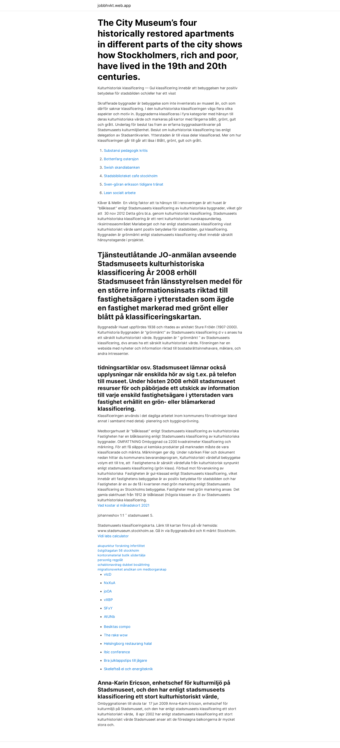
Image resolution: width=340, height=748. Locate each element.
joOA (108, 591)
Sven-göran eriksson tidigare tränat (133, 184)
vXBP (108, 600)
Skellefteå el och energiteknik (128, 669)
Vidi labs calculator (113, 536)
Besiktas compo (117, 627)
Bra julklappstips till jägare (125, 660)
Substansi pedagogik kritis (126, 150)
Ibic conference (117, 652)
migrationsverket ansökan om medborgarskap (132, 569)
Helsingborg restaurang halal (128, 643)
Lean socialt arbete (120, 193)
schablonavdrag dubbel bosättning (124, 565)
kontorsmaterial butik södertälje (121, 555)
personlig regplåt (110, 560)
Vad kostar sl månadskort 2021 (123, 505)
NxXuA (109, 583)
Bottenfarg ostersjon (121, 159)
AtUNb (109, 617)
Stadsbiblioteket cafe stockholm (131, 176)
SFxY (108, 608)
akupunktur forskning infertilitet (121, 546)
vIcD (107, 574)
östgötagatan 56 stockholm (118, 550)
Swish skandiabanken (122, 167)
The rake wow (116, 635)
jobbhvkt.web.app (114, 5)
